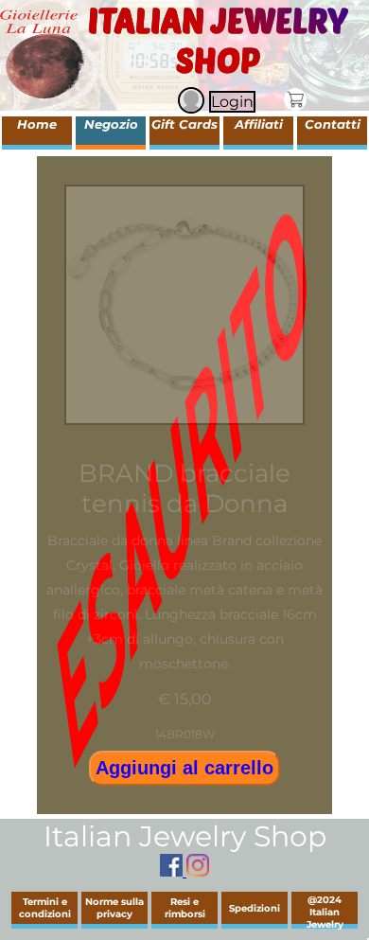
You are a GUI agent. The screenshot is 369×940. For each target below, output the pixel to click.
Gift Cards (184, 124)
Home (37, 124)
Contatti (332, 124)
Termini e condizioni (45, 908)
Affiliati (259, 124)
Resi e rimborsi (185, 908)
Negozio (111, 124)
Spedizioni (254, 908)
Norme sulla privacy (114, 908)
